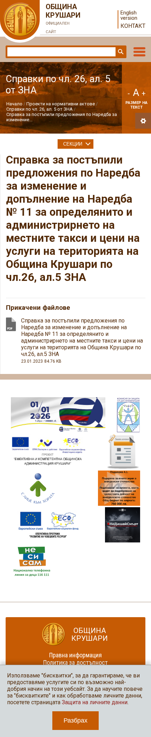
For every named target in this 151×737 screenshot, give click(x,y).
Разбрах (75, 720)
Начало (14, 103)
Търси (120, 51)
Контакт (132, 26)
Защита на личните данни (94, 702)
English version (128, 15)
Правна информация (75, 655)
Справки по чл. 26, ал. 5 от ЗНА (39, 109)
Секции (72, 144)
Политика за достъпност (75, 662)
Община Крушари (63, 18)
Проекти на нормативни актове (60, 103)
